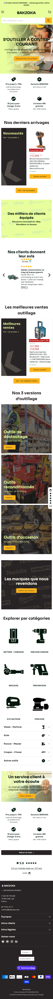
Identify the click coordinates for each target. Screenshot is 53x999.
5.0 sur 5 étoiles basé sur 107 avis (26, 868)
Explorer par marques (26, 590)
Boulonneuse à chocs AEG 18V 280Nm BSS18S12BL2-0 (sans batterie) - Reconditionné (40, 164)
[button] (4, 275)
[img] (26, 259)
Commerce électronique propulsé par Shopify (26, 994)
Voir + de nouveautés (26, 190)
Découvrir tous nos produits (26, 58)
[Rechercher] (48, 20)
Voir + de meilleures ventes (26, 381)
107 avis (25, 261)
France (25, 959)
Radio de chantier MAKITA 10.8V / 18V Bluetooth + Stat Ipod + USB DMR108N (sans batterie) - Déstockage (40, 357)
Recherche (27, 989)
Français (25, 952)
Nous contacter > (26, 796)
